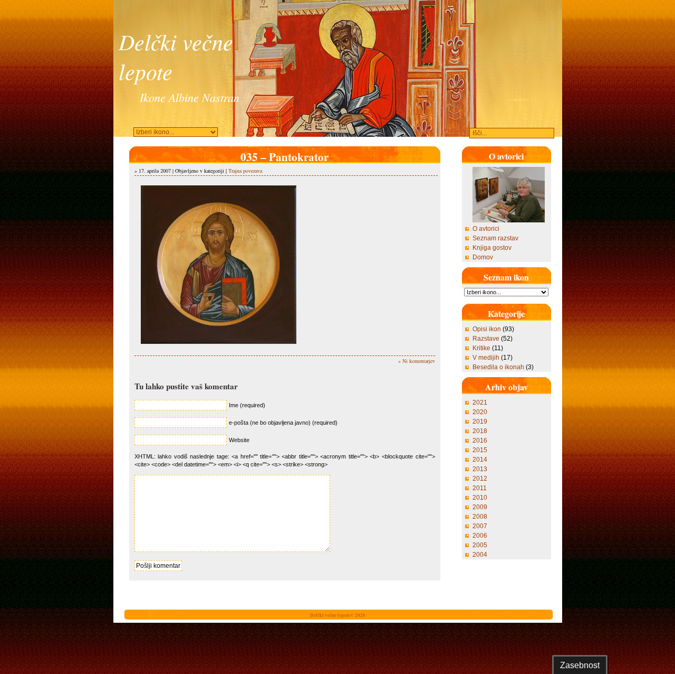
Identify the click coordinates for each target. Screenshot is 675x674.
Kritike (481, 348)
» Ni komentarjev (416, 360)
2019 (479, 421)
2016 (479, 440)
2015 (479, 450)
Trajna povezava (245, 170)
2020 (479, 412)
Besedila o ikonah (498, 367)
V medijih (485, 357)
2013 (479, 469)
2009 (479, 507)
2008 (479, 516)
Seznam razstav (495, 238)
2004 (479, 554)
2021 (479, 402)
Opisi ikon (486, 329)
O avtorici (485, 228)
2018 (479, 431)
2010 (479, 497)
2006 (479, 535)
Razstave (485, 338)
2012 (479, 478)
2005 (479, 545)
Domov (482, 257)
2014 (479, 459)
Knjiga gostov (492, 247)
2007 (479, 526)
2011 (479, 488)
